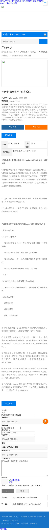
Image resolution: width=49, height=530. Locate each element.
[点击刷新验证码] (14, 481)
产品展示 (23, 52)
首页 (15, 52)
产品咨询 (12, 127)
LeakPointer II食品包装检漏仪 (24, 498)
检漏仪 (33, 52)
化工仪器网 (14, 523)
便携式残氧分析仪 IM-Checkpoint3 (26, 504)
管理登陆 (24, 523)
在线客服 (36, 127)
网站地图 (33, 523)
